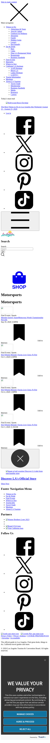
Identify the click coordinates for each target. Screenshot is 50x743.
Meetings (9, 79)
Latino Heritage (17, 73)
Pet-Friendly (15, 44)
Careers (14, 95)
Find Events (10, 60)
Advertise (5, 638)
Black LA (14, 71)
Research (14, 92)
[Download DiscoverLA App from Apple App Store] (10, 634)
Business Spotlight (18, 57)
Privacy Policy (6, 636)
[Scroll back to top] (2, 655)
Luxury (13, 42)
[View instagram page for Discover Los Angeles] (24, 171)
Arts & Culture (16, 31)
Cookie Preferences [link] (38, 636)
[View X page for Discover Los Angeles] (24, 152)
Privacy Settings (19, 636)
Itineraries (9, 62)
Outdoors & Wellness (19, 33)
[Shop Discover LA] (20, 289)
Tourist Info (10, 503)
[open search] (25, 262)
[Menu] (20, 221)
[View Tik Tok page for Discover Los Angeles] (24, 208)
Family (13, 38)
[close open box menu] (19, 21)
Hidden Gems (16, 40)
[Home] (8, 236)
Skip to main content (9, 2)
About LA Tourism (13, 81)
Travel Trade (15, 84)
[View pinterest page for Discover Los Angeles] (24, 190)
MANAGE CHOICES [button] (25, 714)
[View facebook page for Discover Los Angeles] (24, 134)
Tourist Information (13, 77)
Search (3, 246)
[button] (45, 660)
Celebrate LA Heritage (14, 66)
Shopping (14, 36)
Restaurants (15, 55)
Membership (15, 86)
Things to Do (11, 27)
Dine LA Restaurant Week (21, 53)
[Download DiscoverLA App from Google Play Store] (32, 634)
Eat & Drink (10, 47)
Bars (12, 49)
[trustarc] (41, 737)
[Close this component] (20, 458)
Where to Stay (11, 64)
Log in (8, 113)
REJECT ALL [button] (25, 729)
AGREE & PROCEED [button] (25, 721)
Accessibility (15, 638)
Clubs (13, 51)
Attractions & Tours (18, 29)
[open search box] (25, 262)
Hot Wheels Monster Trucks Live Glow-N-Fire (19, 355)
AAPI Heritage (16, 68)
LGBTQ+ (14, 75)
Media (13, 90)
